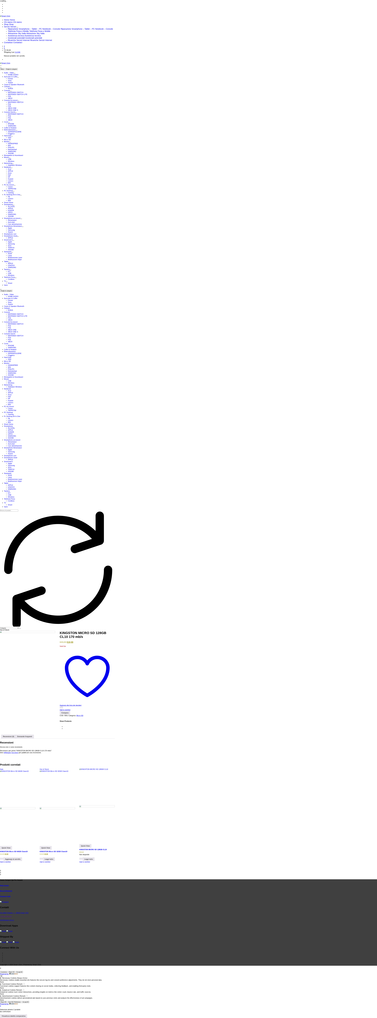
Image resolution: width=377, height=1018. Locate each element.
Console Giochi (9, 112)
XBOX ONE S (13, 110)
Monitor (6, 142)
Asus (10, 173)
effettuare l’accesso (11, 753)
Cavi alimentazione (15, 224)
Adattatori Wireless (15, 165)
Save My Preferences (14, 1002)
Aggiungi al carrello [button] (12, 859)
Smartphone (8, 204)
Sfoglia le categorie (11, 69)
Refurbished (12, 149)
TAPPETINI (12, 189)
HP (9, 177)
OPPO (10, 212)
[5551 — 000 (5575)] (27, 658)
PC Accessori (9, 185)
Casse (10, 187)
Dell (9, 175)
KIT (9, 271)
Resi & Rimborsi (6, 891)
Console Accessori (11, 100)
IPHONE (11, 124)
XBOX (10, 98)
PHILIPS (11, 147)
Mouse (6, 157)
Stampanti (7, 252)
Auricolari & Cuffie (10, 77)
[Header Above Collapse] (1, 289)
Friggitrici (11, 134)
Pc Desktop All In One (12, 195)
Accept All (19, 972)
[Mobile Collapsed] (17, 27)
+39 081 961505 (6, 916)
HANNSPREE (13, 144)
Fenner (10, 79)
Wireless (11, 161)
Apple (10, 228)
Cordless (11, 279)
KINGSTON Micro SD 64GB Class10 (14, 851)
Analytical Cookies (9, 990)
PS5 (9, 96)
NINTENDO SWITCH (15, 92)
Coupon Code (5, 896)
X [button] (0, 968)
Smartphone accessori (12, 218)
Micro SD (7, 140)
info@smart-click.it (7, 920)
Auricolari (11, 222)
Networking (8, 163)
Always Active (22, 978)
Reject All (11, 972)
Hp (9, 197)
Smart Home (8, 202)
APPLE (10, 171)
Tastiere (7, 269)
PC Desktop (8, 191)
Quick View (6, 848)
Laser (10, 256)
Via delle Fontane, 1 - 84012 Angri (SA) (14, 913)
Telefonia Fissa (9, 277)
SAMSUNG (12, 126)
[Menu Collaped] (1, 65)
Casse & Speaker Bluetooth (14, 85)
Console (7, 90)
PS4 (9, 104)
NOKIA (10, 88)
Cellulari (7, 86)
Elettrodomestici (10, 130)
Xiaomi (10, 83)
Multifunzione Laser (15, 258)
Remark (19, 984)
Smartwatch (8, 240)
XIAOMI (11, 153)
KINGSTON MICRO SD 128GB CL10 (93, 849)
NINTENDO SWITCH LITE (17, 94)
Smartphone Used (10, 236)
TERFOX (11, 248)
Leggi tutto (49, 859)
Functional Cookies (9, 984)
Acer (9, 169)
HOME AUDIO (13, 75)
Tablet (6, 261)
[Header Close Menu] (1, 67)
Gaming (11, 193)
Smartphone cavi (10, 234)
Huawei (10, 179)
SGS (9, 246)
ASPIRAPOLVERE (14, 132)
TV (5, 281)
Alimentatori (12, 220)
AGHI (10, 254)
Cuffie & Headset (10, 128)
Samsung (11, 230)
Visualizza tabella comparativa (13, 1016)
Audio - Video (9, 73)
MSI (9, 145)
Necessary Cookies (9, 978)
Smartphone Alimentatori (13, 226)
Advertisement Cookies (10, 996)
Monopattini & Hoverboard (13, 155)
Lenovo (10, 181)
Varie (6, 285)
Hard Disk (7, 136)
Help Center (4, 885)
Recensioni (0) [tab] (8, 736)
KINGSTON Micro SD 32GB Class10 (53, 851)
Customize (4, 972)
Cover (6, 122)
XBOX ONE (12, 108)
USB (9, 159)
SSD (9, 138)
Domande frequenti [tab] (24, 736)
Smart (10, 283)
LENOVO (11, 265)
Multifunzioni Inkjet (15, 259)
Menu (2, 69)
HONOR (11, 210)
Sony (10, 81)
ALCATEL (11, 206)
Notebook (7, 167)
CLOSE (17, 52)
